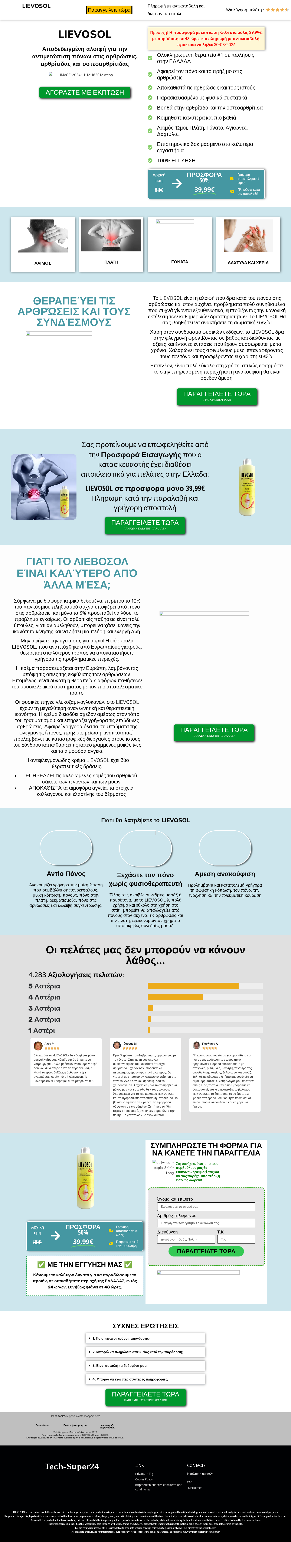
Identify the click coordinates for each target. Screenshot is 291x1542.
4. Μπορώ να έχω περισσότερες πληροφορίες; (130, 1379)
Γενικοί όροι (42, 1425)
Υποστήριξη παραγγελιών (107, 1426)
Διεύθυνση (167, 1232)
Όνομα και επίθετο (175, 1199)
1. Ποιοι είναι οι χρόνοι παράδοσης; (121, 1338)
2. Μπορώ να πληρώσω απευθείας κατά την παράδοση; (137, 1352)
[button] (145, 1338)
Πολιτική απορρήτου (74, 1425)
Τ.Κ (220, 1232)
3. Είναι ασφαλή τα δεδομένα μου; (119, 1366)
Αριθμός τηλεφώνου (176, 1215)
